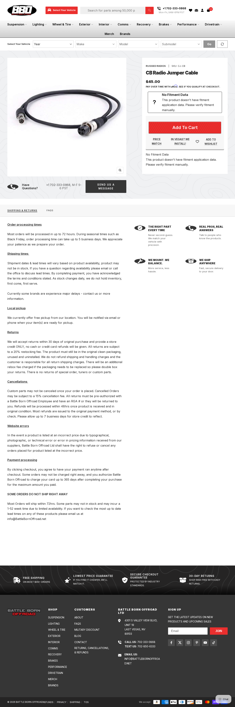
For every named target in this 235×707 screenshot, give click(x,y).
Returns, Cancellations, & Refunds (91, 650)
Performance (187, 24)
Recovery (144, 24)
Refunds (48, 702)
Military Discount (87, 629)
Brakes (164, 24)
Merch (109, 34)
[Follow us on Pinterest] (196, 642)
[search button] (149, 10)
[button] (196, 10)
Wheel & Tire (61, 24)
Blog (77, 635)
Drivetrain (212, 24)
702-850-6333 (146, 646)
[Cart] (208, 10)
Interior (104, 24)
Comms (123, 24)
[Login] (202, 10)
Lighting (38, 24)
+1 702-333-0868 (58, 185)
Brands (125, 34)
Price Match (156, 141)
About (78, 617)
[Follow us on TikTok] (213, 642)
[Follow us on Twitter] (179, 642)
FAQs (49, 210)
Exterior (85, 24)
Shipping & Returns (22, 210)
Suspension (15, 24)
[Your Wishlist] (190, 10)
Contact (80, 642)
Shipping (75, 702)
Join (218, 631)
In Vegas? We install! (180, 141)
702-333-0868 (146, 641)
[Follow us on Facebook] (171, 642)
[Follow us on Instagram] (188, 642)
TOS (86, 702)
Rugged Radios (156, 65)
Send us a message (106, 186)
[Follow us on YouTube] (205, 642)
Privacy (61, 702)
